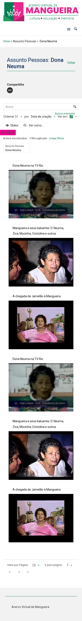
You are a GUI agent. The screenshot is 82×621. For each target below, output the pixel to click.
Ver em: (63, 116)
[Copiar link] (10, 90)
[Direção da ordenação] (19, 117)
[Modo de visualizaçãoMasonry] (72, 117)
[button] (76, 29)
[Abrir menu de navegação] (69, 29)
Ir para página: (53, 565)
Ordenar (8, 116)
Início (6, 41)
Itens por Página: (17, 565)
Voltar (71, 62)
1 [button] (19, 572)
